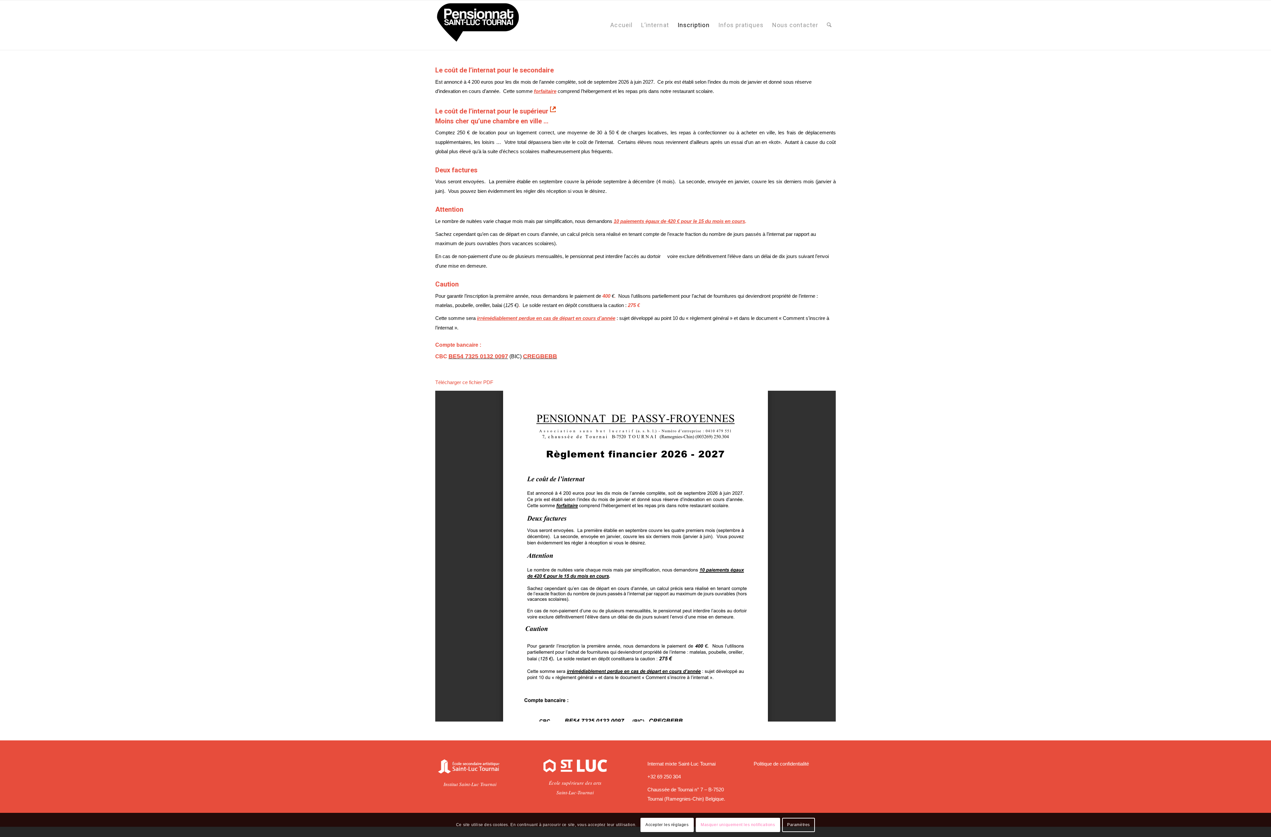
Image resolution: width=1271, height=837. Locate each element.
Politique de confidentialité (781, 764)
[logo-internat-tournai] (477, 25)
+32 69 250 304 (664, 776)
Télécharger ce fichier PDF (464, 382)
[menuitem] (621, 25)
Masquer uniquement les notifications (738, 824)
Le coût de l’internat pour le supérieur (492, 111)
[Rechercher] (829, 25)
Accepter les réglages (667, 824)
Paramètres (798, 824)
